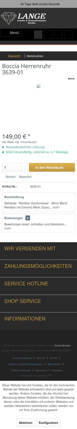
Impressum (57, 370)
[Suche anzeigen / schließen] (38, 35)
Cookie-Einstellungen (21, 370)
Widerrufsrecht (54, 364)
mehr (56, 207)
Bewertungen (13, 218)
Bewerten (25, 177)
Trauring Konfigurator (22, 358)
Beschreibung (14, 197)
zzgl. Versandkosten (26, 142)
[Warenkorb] (68, 35)
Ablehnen (25, 423)
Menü (14, 32)
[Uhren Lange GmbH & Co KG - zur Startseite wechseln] (24, 18)
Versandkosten (62, 345)
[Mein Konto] (58, 35)
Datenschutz (41, 370)
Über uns (41, 358)
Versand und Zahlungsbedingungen (26, 364)
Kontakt (53, 358)
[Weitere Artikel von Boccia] (71, 78)
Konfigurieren (48, 423)
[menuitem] (10, 32)
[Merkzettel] (48, 35)
